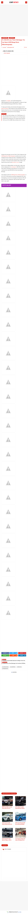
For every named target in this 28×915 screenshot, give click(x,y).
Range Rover (5, 668)
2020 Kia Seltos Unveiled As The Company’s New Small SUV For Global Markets (14, 118)
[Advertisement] (14, 21)
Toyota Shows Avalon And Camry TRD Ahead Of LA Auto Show (20, 839)
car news (19, 912)
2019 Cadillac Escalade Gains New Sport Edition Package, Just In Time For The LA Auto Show (20, 808)
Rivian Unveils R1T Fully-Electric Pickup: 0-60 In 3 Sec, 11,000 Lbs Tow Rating (7, 839)
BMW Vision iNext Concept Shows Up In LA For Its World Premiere (7, 808)
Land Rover (12, 37)
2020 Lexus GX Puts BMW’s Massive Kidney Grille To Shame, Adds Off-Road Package (14, 120)
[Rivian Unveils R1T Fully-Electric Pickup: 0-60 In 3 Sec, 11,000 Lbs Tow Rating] (7, 833)
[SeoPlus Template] (8, 912)
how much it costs (15, 162)
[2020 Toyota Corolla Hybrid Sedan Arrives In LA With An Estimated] (7, 817)
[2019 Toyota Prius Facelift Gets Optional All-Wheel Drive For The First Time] (20, 817)
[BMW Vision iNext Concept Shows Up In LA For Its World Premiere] (7, 801)
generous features (4, 108)
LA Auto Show (4, 37)
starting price (13, 167)
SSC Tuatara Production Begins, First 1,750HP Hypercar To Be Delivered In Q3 (14, 115)
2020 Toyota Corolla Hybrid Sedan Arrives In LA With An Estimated (7, 824)
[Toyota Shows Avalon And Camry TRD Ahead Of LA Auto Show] (20, 833)
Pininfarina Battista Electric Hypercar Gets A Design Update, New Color (14, 117)
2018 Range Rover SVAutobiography (8, 156)
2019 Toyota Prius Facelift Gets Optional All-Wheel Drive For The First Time (20, 824)
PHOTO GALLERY (7, 53)
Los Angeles (8, 100)
